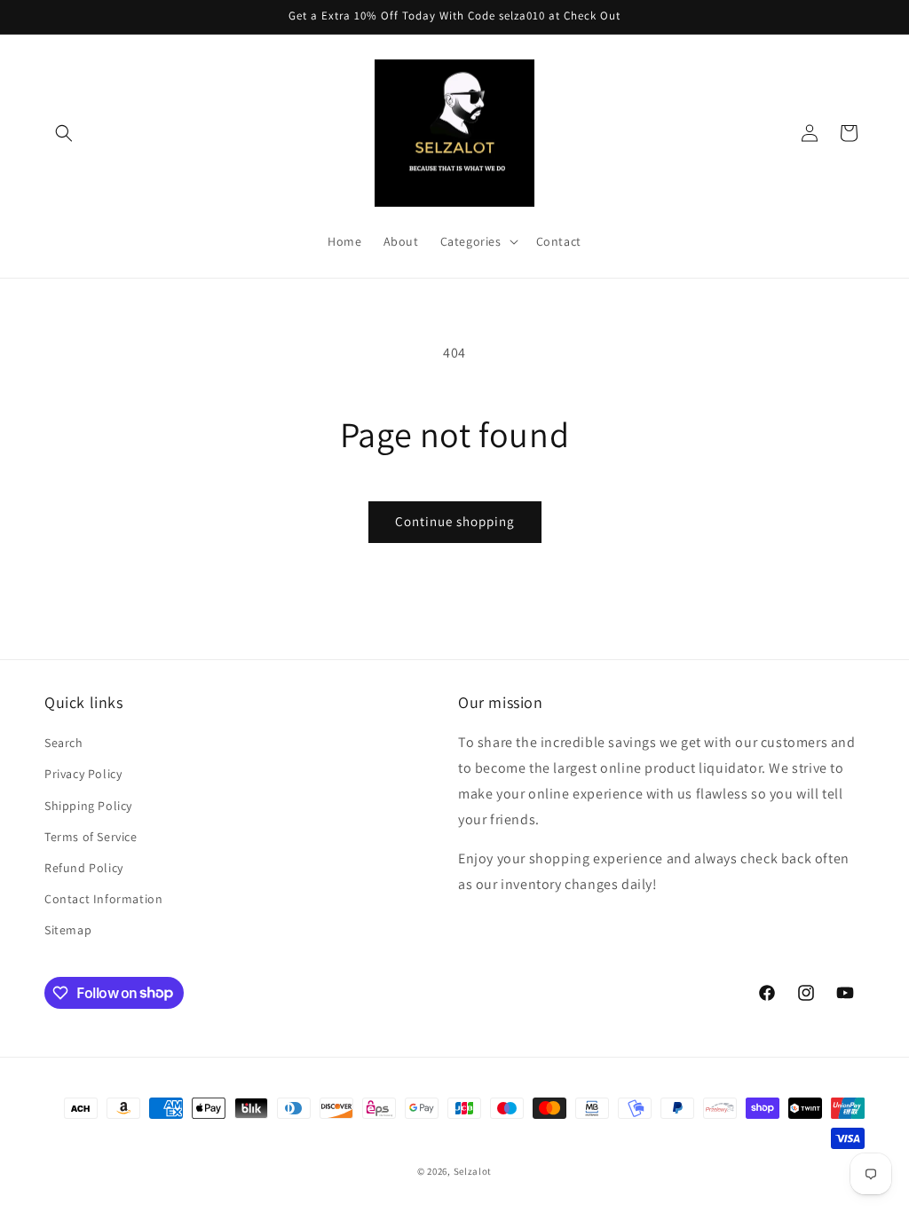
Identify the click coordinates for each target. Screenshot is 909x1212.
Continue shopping (455, 521)
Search (63, 743)
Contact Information (103, 899)
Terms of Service (91, 837)
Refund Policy (83, 868)
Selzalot (473, 1171)
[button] (63, 133)
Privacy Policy (83, 774)
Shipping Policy (88, 806)
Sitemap (67, 930)
